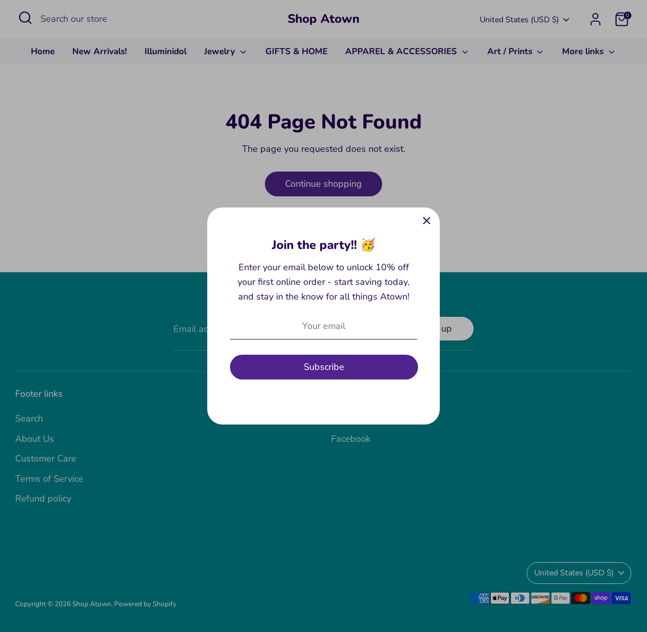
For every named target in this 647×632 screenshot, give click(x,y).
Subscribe (324, 367)
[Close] (426, 220)
